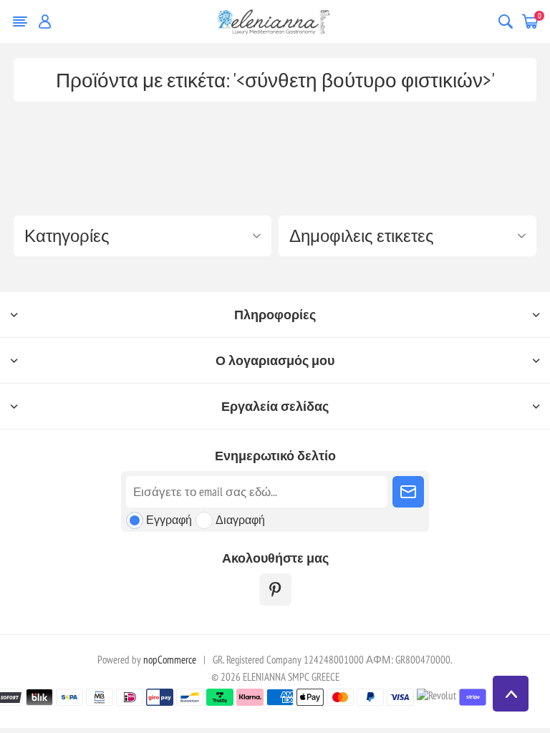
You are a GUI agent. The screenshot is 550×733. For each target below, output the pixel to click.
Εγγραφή (169, 520)
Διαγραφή (240, 520)
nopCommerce (169, 659)
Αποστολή (408, 492)
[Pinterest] (275, 589)
